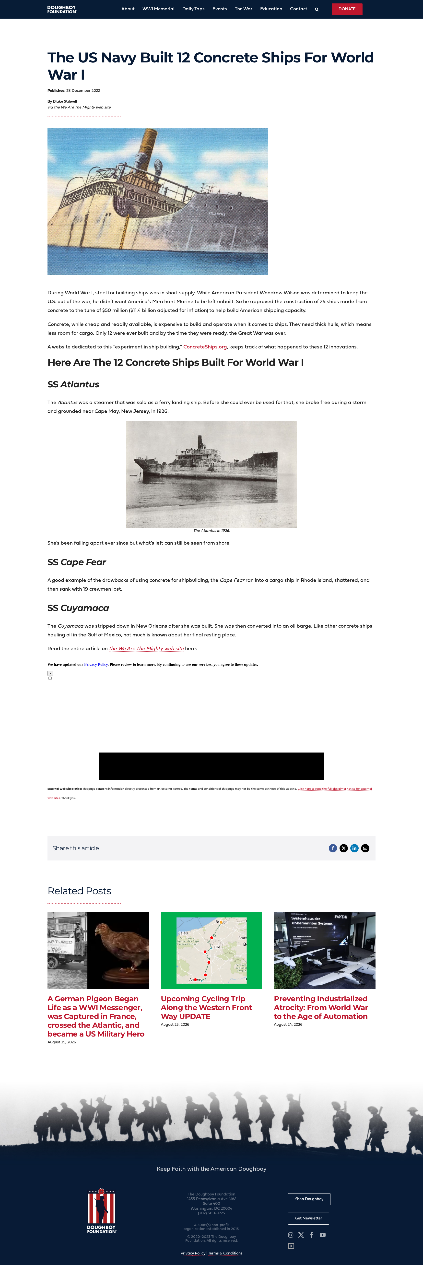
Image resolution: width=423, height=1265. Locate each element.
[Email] (365, 848)
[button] (313, 9)
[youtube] (323, 1235)
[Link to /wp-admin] (291, 1246)
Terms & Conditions (225, 1253)
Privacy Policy (193, 1253)
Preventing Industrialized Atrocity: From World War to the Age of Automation (321, 1007)
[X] (343, 848)
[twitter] (301, 1235)
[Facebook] (333, 848)
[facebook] (312, 1235)
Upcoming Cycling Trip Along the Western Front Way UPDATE (206, 1007)
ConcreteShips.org (205, 347)
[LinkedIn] (354, 848)
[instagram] (290, 1235)
